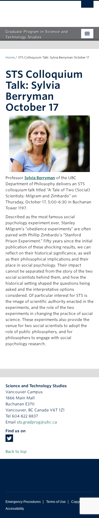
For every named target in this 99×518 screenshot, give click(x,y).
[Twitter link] (9, 440)
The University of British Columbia (36, 11)
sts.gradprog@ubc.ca (37, 422)
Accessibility (15, 509)
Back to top (17, 451)
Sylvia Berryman (39, 178)
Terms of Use (56, 502)
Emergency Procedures (23, 502)
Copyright (78, 502)
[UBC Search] (87, 7)
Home (10, 57)
